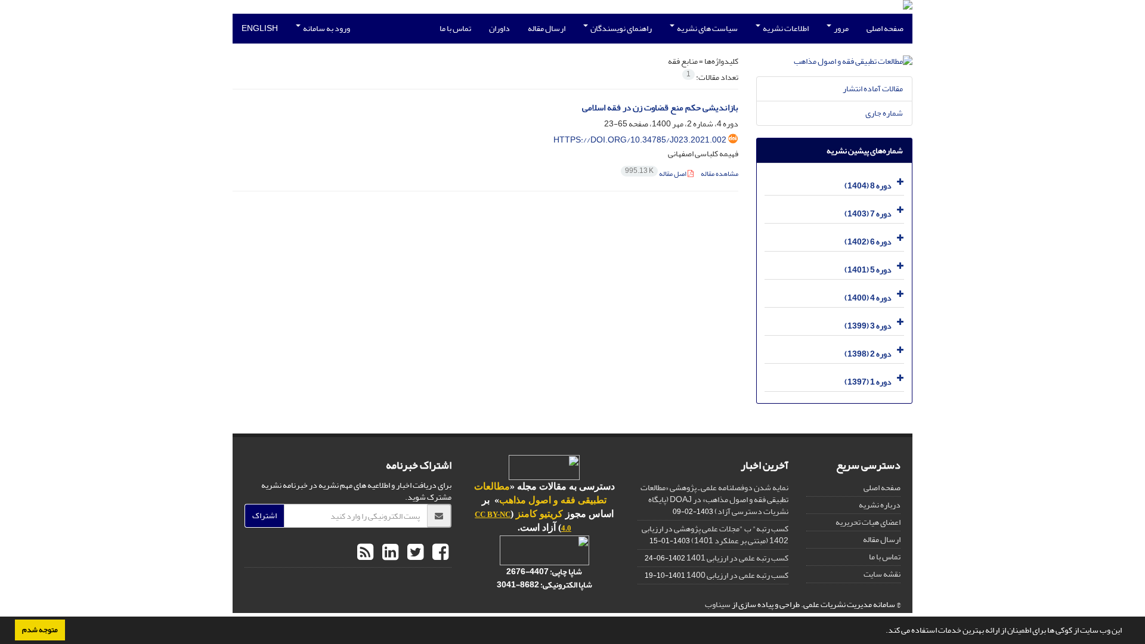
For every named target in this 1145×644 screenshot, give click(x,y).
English (260, 28)
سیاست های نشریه (707, 28)
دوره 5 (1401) (868, 270)
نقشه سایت (882, 574)
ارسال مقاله (546, 28)
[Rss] (365, 552)
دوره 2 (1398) (868, 354)
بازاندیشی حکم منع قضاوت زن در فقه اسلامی (660, 107)
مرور (841, 28)
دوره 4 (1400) (868, 298)
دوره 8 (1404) (868, 186)
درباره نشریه (879, 505)
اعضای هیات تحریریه (867, 522)
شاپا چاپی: (565, 572)
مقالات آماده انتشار (873, 88)
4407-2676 (527, 572)
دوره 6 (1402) (868, 242)
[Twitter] (413, 552)
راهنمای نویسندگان (620, 28)
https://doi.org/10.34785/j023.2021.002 (639, 140)
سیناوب (718, 604)
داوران (499, 28)
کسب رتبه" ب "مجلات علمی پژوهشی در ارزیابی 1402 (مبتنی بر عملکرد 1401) (715, 535)
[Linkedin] (388, 552)
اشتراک (264, 515)
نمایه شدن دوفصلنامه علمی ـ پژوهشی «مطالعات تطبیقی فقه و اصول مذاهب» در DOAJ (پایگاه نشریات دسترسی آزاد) (714, 499)
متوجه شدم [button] (40, 630)
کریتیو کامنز (539, 514)
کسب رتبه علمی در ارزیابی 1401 (737, 558)
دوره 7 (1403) (868, 214)
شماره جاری (884, 113)
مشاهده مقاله (719, 174)
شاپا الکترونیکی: (544, 585)
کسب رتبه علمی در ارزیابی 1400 (737, 575)
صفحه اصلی (885, 28)
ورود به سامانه (326, 28)
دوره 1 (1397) (868, 382)
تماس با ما (455, 28)
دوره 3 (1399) (868, 326)
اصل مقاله (656, 174)
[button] (882, 631)
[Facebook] (438, 552)
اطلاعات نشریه (785, 28)
